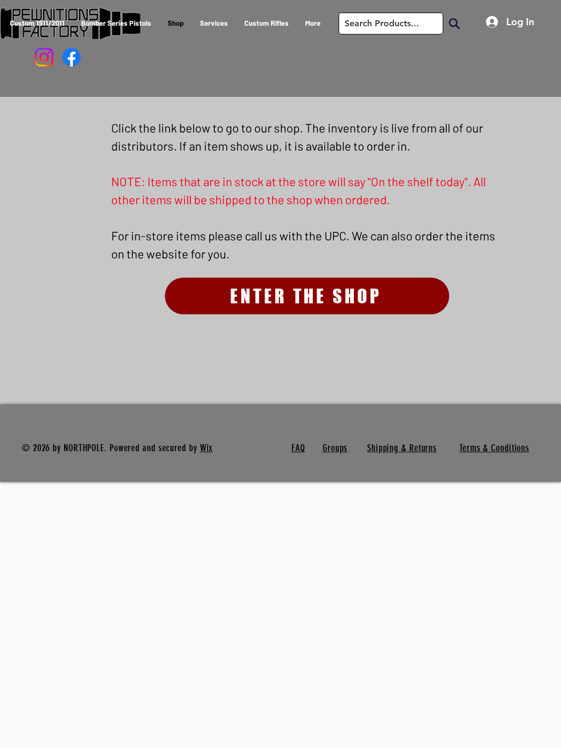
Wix (206, 448)
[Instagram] (44, 57)
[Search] (454, 23)
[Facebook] (71, 57)
